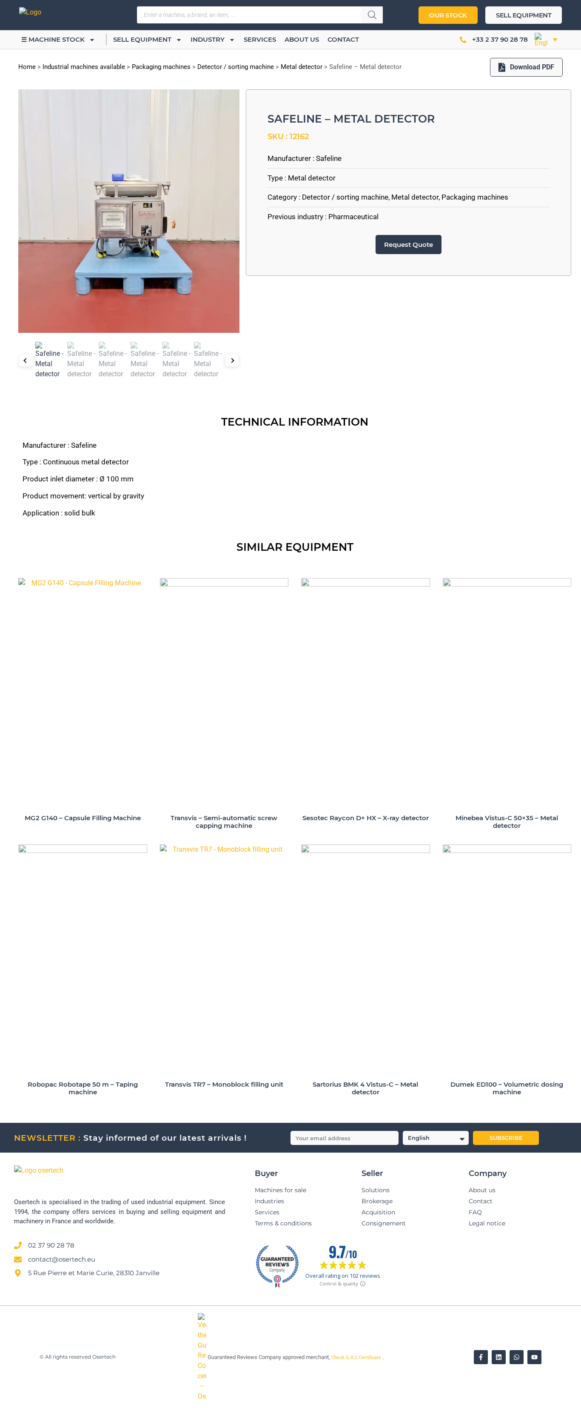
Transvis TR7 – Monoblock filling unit (224, 1084)
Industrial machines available (84, 67)
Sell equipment (142, 39)
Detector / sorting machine (235, 67)
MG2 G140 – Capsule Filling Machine (83, 818)
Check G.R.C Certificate (356, 1357)
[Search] (372, 14)
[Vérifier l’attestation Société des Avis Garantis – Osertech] (203, 1396)
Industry (208, 39)
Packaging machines (161, 67)
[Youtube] (534, 1357)
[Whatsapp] (517, 1357)
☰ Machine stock (53, 39)
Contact (343, 39)
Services (260, 39)
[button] (546, 39)
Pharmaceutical (353, 216)
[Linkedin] (499, 1357)
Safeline (329, 158)
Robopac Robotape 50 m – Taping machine (83, 1088)
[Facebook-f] (481, 1357)
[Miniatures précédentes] (26, 360)
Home (27, 67)
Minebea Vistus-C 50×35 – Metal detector (507, 822)
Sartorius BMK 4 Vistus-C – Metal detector (365, 1088)
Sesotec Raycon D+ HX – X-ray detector (365, 818)
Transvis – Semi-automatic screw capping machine (224, 822)
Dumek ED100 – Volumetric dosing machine (506, 1088)
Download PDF (532, 67)
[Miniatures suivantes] (232, 360)
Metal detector (301, 67)
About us (302, 39)
